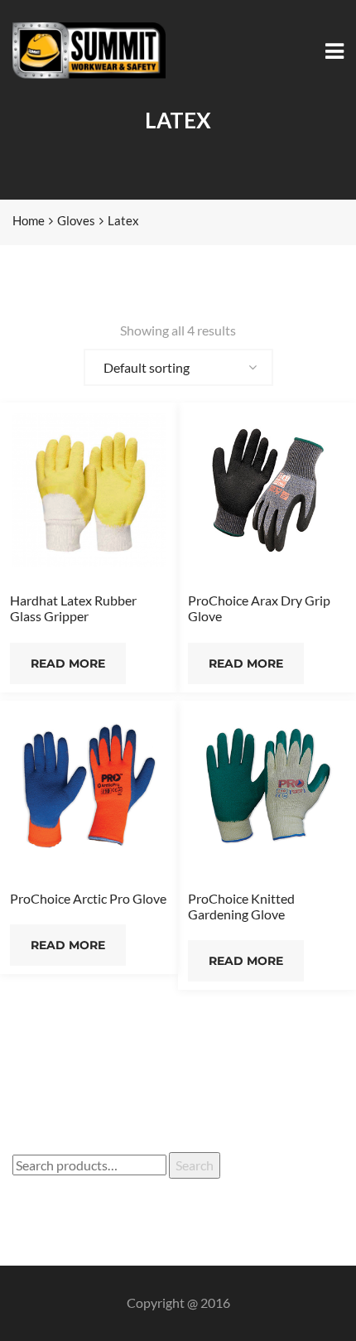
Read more (68, 663)
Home (28, 220)
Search (195, 1165)
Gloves (76, 220)
